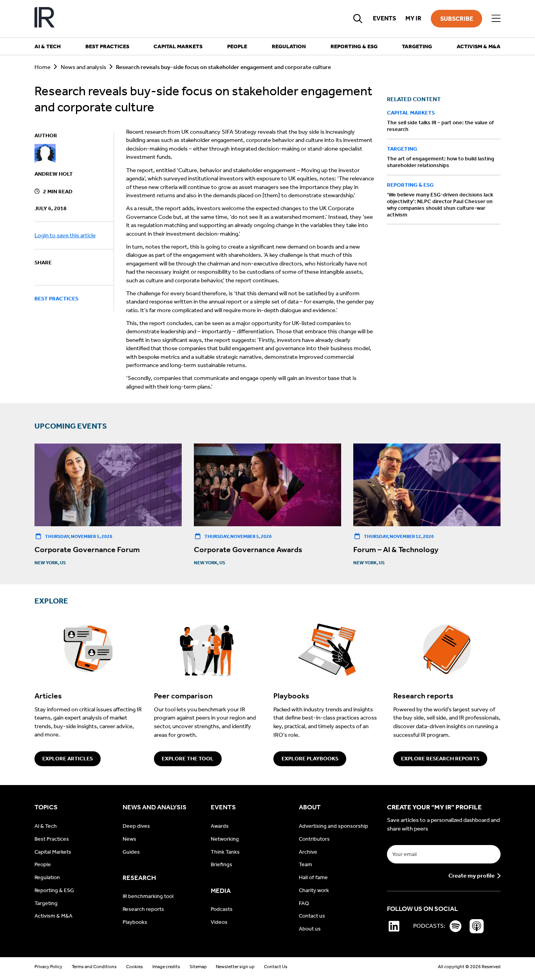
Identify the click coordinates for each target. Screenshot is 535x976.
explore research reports (440, 758)
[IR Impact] (44, 18)
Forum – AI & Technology (396, 549)
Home (42, 67)
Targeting (402, 148)
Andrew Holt (53, 174)
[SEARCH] (358, 18)
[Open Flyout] (496, 18)
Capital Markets (411, 113)
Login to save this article (65, 235)
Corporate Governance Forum (87, 549)
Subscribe (456, 18)
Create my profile (471, 876)
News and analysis (83, 67)
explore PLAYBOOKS (310, 758)
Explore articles (67, 758)
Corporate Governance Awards (248, 549)
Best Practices (56, 299)
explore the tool (187, 758)
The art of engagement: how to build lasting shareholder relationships (440, 162)
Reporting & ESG (410, 185)
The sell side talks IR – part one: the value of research (440, 126)
